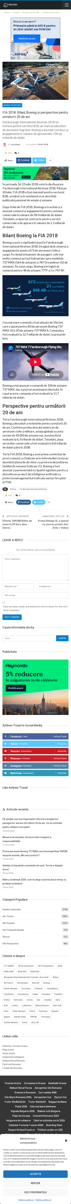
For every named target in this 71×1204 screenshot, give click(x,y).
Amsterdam (22, 983)
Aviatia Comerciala (12, 105)
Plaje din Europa (21, 1116)
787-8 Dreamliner (26, 966)
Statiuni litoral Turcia (21, 1088)
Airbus (55, 977)
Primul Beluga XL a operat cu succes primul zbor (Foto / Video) (53, 524)
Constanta (8, 994)
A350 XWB (9, 971)
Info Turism (7, 916)
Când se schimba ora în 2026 (49, 1120)
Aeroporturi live (42, 1097)
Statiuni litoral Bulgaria (13, 1057)
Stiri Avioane (8, 923)
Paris (6, 1011)
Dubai (35, 994)
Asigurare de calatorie (18, 1120)
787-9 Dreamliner (45, 966)
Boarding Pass (54, 1125)
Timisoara (45, 1017)
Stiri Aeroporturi (10, 943)
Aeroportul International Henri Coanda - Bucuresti (26, 977)
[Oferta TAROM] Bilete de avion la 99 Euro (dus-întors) (17, 524)
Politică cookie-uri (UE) (50, 1129)
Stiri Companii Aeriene (13, 930)
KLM (6, 1005)
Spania (7, 1017)
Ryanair (55, 1011)
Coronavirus (23, 994)
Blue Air (35, 983)
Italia (58, 1000)
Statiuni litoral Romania (13, 1060)
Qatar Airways (19, 1011)
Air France (8, 983)
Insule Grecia (8, 1053)
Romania (43, 1011)
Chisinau (39, 988)
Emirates (46, 994)
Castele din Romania (12, 1068)
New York (57, 1005)
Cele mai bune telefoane (43, 1106)
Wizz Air (35, 1022)
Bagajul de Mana (58, 1102)
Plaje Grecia (8, 1049)
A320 (59, 966)
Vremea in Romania (25, 1092)
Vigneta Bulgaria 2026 (23, 1111)
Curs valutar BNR (47, 1092)
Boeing (13, 489)
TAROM (33, 1017)
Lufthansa (26, 1005)
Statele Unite (20, 1017)
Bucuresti (26, 988)
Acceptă (35, 1174)
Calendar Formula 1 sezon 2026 (26, 1125)
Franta (7, 1000)
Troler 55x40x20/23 (14, 1102)
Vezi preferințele (35, 1192)
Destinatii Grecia (57, 1083)
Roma (32, 1011)
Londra (15, 1005)
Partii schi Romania (11, 1064)
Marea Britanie (42, 1005)
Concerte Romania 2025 (46, 1116)
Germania (18, 1000)
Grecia (30, 1000)
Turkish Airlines (11, 1022)
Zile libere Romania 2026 (17, 1097)
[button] (66, 1140)
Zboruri (6, 936)
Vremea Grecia (13, 1083)
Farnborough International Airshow (33, 489)
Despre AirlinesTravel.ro (21, 1129)
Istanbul (48, 1000)
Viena (24, 1022)
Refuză (35, 1183)
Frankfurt (58, 994)
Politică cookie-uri (26, 1200)
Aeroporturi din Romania (48, 1088)
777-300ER (9, 966)
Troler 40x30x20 (37, 1102)
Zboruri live (60, 1097)
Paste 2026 (21, 1106)
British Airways (11, 988)
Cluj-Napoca (52, 988)
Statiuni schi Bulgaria (48, 1111)
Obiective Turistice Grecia (14, 1046)
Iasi (38, 1000)
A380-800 (35, 971)
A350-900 (22, 971)
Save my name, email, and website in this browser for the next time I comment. (35, 608)
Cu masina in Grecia (35, 1083)
